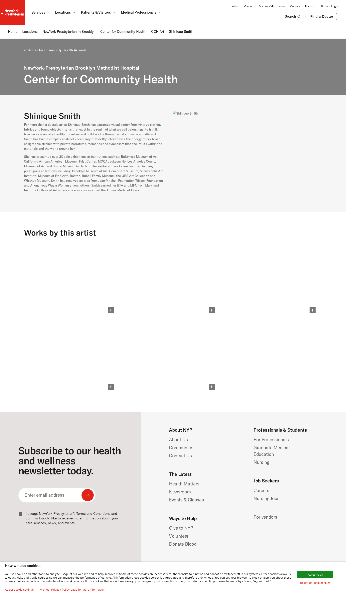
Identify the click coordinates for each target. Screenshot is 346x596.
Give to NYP (266, 6)
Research (310, 6)
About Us (178, 439)
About (235, 6)
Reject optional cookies (315, 582)
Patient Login (329, 6)
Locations (30, 31)
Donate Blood (183, 544)
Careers (249, 6)
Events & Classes (186, 500)
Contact (295, 6)
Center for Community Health (123, 31)
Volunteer (178, 536)
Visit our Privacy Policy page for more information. (72, 589)
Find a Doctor (321, 17)
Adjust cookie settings (19, 589)
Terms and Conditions (93, 513)
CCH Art (157, 31)
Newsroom (180, 492)
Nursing (261, 462)
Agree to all (315, 574)
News (282, 6)
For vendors (265, 517)
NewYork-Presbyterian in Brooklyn (69, 31)
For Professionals (271, 439)
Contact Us (180, 455)
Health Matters (184, 484)
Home (12, 31)
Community (180, 447)
